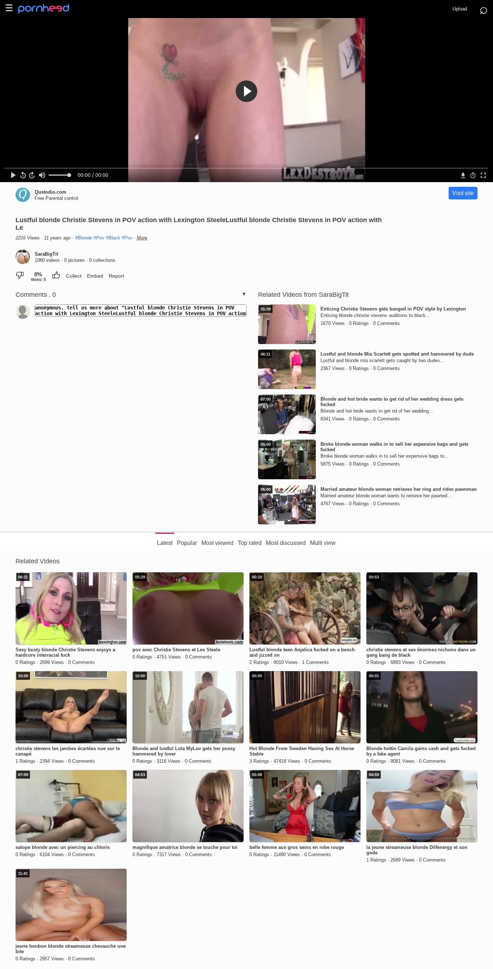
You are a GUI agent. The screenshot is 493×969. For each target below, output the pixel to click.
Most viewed (217, 543)
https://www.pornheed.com (49, 8)
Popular (187, 543)
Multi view (323, 543)
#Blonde (83, 238)
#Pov (98, 238)
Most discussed (286, 543)
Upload (460, 9)
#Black (113, 238)
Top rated (250, 543)
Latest (165, 543)
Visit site (463, 193)
